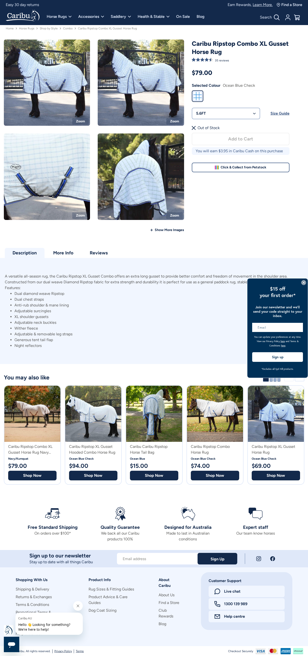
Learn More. (263, 4)
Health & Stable (151, 16)
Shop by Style (49, 28)
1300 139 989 (235, 604)
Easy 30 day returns (22, 4)
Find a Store (291, 4)
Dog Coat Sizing (102, 610)
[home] (22, 16)
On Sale (183, 16)
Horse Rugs (57, 16)
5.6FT (201, 113)
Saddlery (118, 16)
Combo (68, 28)
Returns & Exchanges (34, 597)
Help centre (234, 616)
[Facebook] (273, 558)
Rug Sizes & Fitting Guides (111, 589)
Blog (201, 16)
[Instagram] (259, 558)
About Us (166, 595)
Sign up (277, 357)
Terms (80, 651)
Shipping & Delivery (32, 589)
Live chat (232, 591)
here (283, 341)
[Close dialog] (303, 282)
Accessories (88, 16)
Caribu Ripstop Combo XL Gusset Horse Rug (107, 28)
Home (10, 28)
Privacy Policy (63, 651)
